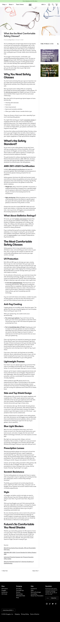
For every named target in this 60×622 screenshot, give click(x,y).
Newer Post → (36, 570)
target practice (13, 235)
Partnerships (19, 594)
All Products (5, 588)
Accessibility (34, 594)
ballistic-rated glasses (21, 219)
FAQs (32, 590)
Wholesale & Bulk (20, 595)
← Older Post (5, 570)
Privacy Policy (25, 614)
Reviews (18, 592)
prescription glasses (29, 120)
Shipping (17, 614)
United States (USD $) (7, 610)
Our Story (18, 588)
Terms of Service (34, 614)
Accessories (4, 592)
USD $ (43, 4)
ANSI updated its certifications (17, 169)
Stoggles (6, 60)
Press (17, 597)
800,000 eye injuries (11, 92)
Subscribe (53, 598)
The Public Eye (20, 590)
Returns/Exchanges (36, 592)
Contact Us (34, 588)
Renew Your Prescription (37, 595)
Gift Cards (4, 594)
